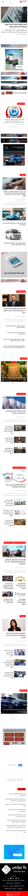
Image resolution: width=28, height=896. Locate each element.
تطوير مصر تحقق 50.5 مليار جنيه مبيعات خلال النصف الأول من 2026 (16, 815)
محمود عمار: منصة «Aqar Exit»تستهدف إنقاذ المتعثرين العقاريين (15, 326)
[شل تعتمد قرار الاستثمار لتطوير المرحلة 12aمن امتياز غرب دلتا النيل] (14, 403)
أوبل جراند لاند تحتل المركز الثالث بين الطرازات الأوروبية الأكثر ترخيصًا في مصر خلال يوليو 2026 (14, 194)
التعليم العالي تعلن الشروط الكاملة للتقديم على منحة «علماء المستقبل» (21, 586)
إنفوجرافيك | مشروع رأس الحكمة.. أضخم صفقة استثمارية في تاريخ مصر (14, 378)
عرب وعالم (5, 886)
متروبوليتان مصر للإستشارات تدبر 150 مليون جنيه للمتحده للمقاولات (22, 601)
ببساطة (14, 888)
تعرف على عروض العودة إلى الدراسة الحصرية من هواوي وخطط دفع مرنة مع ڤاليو (8, 512)
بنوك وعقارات (21, 291)
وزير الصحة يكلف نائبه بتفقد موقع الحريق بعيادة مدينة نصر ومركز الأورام (8, 675)
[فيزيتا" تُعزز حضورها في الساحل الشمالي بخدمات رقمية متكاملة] (7, 594)
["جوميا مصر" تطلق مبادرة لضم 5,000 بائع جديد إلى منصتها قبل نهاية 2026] (20, 522)
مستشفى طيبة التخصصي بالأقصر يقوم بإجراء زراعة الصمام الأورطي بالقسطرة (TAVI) (8, 664)
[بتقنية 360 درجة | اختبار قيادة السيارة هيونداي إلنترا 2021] (14, 703)
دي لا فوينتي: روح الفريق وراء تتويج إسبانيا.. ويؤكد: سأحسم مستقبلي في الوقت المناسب (15, 800)
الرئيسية (22, 880)
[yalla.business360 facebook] (21, 780)
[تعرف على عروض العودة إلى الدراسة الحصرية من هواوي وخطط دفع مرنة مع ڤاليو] (20, 512)
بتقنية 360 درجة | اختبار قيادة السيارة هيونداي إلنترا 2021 (14, 709)
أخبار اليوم (21, 104)
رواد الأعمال (9, 883)
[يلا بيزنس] (23, 1)
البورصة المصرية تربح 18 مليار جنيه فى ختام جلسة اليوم (16, 831)
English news (8, 888)
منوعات (23, 616)
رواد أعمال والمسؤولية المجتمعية (15, 543)
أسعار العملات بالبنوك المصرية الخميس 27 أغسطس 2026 (16, 333)
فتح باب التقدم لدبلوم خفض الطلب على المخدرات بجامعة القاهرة (8, 653)
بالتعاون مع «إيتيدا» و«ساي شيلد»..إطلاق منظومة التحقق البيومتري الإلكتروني (8, 502)
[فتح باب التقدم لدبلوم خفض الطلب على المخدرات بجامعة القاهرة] (20, 652)
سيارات (23, 175)
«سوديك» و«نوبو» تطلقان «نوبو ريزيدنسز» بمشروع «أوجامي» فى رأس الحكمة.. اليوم (14, 340)
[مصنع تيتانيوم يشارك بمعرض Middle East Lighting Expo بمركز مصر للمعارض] (20, 450)
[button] (22, 42)
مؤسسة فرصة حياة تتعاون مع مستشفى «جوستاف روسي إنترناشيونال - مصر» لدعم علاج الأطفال (15, 562)
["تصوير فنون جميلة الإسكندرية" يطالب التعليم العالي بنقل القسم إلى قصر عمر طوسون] (14, 625)
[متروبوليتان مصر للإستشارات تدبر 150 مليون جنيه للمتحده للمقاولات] (20, 594)
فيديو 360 (23, 690)
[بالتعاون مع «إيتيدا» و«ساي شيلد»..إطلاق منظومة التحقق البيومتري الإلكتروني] (20, 502)
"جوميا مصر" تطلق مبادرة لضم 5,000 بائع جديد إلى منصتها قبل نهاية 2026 (8, 522)
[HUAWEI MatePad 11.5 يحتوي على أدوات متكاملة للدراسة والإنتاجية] (14, 476)
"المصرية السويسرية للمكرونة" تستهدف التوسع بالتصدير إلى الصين (9, 440)
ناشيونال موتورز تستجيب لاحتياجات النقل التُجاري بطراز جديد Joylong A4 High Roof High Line (15, 243)
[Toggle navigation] (3, 1)
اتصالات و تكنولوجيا (19, 468)
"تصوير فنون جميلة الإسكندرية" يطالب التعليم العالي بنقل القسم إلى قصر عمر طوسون (16, 635)
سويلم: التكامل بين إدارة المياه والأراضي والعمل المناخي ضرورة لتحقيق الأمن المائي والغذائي (16, 826)
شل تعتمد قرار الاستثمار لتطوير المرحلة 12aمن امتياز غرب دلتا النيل (16, 412)
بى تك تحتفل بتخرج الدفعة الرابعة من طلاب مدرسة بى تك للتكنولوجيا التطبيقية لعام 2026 (8, 586)
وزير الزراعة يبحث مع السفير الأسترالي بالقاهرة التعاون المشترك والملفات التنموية (16, 821)
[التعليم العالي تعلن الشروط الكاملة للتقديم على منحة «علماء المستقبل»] (20, 579)
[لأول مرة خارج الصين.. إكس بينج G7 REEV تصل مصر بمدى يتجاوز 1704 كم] (14, 215)
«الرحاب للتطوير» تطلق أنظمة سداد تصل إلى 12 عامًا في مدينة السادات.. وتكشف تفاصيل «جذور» (15, 311)
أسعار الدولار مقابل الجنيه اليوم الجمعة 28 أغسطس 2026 (16, 25)
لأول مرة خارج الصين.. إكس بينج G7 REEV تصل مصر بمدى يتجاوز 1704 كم (14, 224)
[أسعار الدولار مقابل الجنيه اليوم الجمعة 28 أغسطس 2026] (14, 15)
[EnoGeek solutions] (10, 895)
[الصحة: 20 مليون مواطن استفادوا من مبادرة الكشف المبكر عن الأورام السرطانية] (14, 112)
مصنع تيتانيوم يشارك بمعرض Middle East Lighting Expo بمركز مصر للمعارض (8, 450)
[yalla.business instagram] (8, 780)
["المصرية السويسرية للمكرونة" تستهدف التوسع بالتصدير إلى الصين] (20, 440)
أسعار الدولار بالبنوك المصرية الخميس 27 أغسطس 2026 (15, 805)
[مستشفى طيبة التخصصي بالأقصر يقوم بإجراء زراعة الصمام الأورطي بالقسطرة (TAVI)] (20, 662)
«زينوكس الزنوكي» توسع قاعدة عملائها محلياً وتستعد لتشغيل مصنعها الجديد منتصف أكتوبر (8, 429)
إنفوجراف (23, 358)
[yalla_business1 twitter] (18, 780)
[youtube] (12, 780)
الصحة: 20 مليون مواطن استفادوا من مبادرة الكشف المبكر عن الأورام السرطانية (14, 122)
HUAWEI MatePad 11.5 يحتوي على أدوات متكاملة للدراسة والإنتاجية (15, 486)
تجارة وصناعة (21, 394)
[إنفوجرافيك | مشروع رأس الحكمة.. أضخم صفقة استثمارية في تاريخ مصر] (14, 371)
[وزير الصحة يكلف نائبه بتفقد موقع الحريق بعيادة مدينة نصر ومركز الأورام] (20, 674)
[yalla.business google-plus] (15, 780)
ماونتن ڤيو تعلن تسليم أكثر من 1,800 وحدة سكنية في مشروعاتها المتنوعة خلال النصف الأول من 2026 (14, 346)
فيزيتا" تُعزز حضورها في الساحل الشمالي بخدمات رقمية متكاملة (8, 600)
